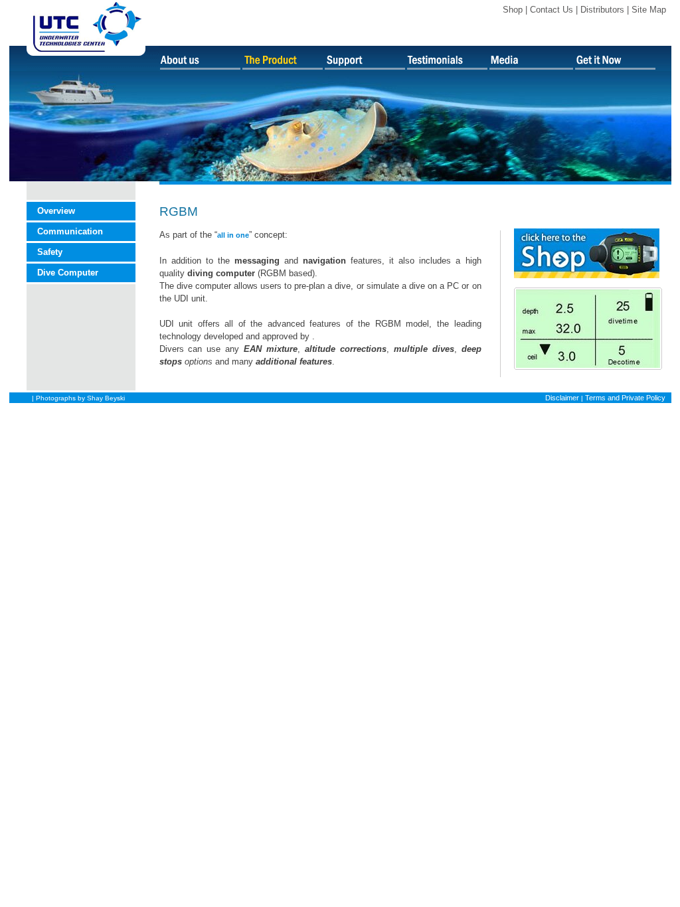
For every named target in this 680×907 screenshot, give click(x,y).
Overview (56, 211)
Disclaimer (562, 398)
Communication (70, 231)
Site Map (649, 10)
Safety (49, 252)
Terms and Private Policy (625, 398)
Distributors (602, 10)
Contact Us (551, 10)
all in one (233, 235)
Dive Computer (67, 273)
